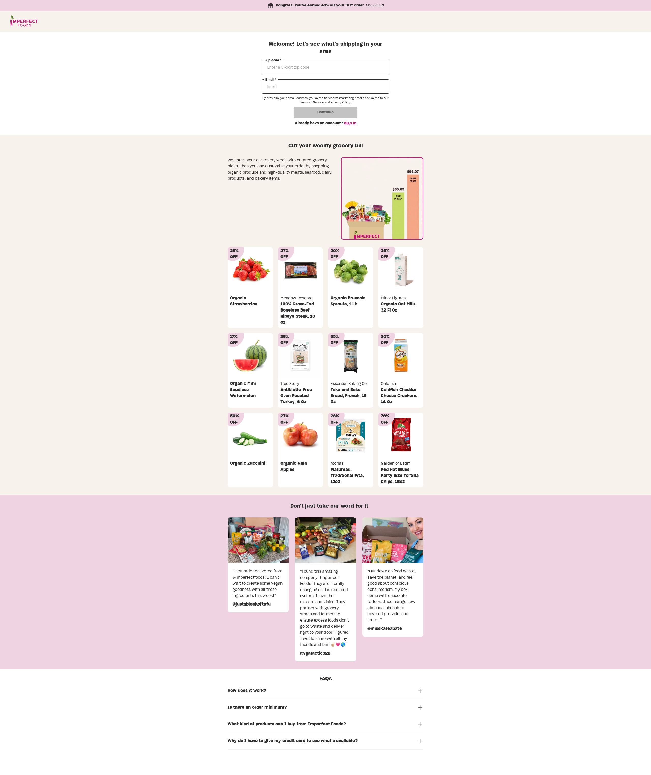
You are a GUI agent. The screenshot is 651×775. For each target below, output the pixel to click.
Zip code (273, 60)
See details (375, 5)
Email (271, 79)
